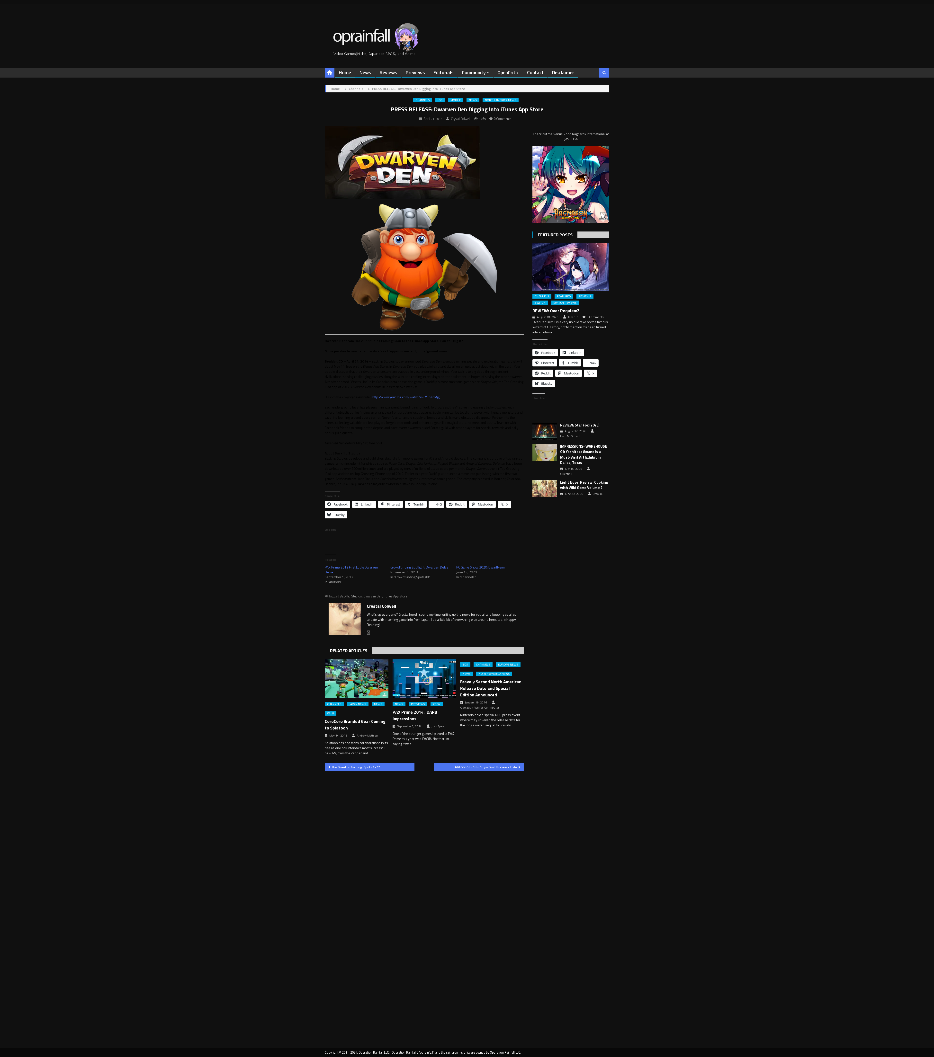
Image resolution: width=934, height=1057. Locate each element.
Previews (415, 72)
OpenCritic (508, 72)
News (365, 72)
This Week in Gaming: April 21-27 (356, 767)
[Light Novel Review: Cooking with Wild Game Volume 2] (544, 488)
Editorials (443, 72)
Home (345, 72)
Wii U (330, 713)
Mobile (455, 100)
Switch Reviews (565, 303)
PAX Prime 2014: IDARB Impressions (415, 715)
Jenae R (573, 317)
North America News (500, 100)
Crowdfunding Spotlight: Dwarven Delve (419, 567)
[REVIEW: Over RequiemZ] (570, 267)
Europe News (508, 664)
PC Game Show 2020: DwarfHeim (480, 567)
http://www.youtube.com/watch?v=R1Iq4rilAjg (406, 397)
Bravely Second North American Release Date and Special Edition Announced (490, 688)
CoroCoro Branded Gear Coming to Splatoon (355, 724)
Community (474, 72)
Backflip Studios (351, 596)
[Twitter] (368, 633)
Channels (423, 100)
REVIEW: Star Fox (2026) (580, 425)
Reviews (388, 72)
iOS (440, 100)
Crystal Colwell (460, 118)
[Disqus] (424, 836)
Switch (540, 303)
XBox (436, 704)
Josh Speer (438, 726)
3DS (465, 664)
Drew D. (598, 494)
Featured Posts (555, 234)
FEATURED (564, 296)
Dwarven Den (372, 596)
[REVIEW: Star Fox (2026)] (544, 431)
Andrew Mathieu (367, 735)
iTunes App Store (395, 596)
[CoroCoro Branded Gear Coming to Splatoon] (356, 679)
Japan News (357, 704)
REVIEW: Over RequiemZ (556, 310)
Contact (535, 72)
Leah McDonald (570, 436)
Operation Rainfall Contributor (479, 707)
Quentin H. (567, 474)
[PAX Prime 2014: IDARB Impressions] (424, 679)
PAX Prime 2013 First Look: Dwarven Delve (351, 570)
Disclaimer (563, 72)
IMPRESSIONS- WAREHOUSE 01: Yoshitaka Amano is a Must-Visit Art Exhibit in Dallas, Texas (583, 455)
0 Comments (503, 118)
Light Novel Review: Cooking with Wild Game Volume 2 (584, 485)
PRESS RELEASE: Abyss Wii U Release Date (486, 767)
